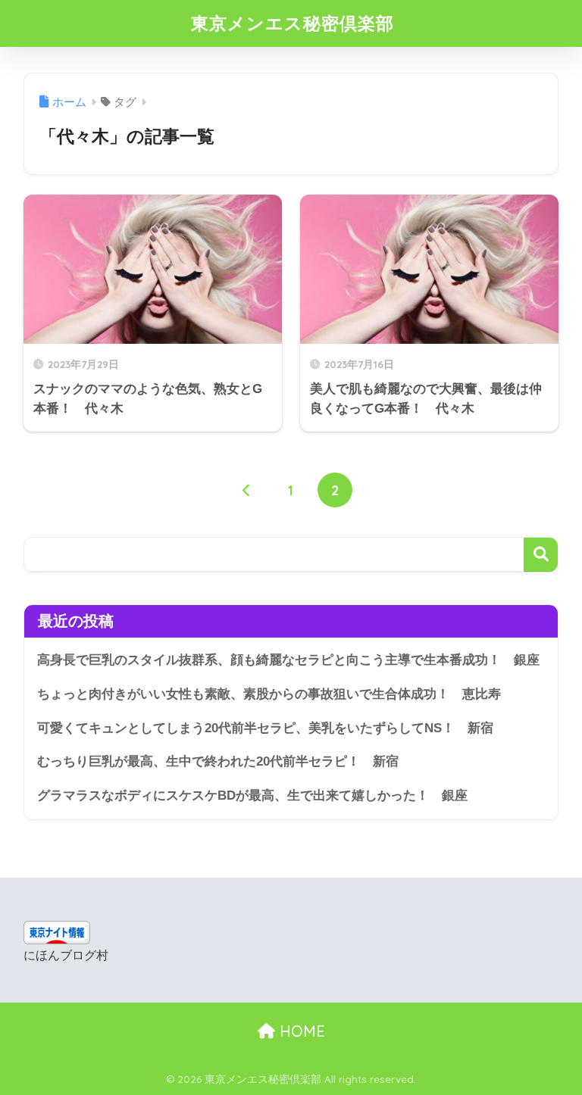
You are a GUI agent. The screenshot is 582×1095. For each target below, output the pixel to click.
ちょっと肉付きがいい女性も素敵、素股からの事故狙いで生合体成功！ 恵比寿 (269, 694)
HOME (300, 1031)
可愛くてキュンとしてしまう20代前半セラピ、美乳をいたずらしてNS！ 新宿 (265, 728)
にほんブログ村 (65, 955)
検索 (541, 555)
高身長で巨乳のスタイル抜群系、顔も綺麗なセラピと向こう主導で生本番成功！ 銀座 (288, 660)
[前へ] (247, 490)
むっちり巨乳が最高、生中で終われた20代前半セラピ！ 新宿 (218, 761)
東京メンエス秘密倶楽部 (292, 23)
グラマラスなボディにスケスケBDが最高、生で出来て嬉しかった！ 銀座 (252, 795)
